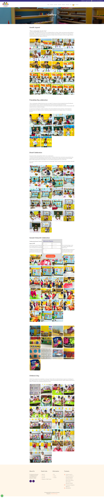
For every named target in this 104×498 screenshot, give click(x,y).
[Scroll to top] (101, 495)
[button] (2, 496)
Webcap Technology (54, 493)
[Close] (61, 240)
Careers (54, 475)
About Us (43, 474)
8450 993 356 (68, 488)
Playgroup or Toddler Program (46, 479)
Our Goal (43, 477)
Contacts (54, 477)
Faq (54, 474)
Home (50, 17)
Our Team (43, 475)
